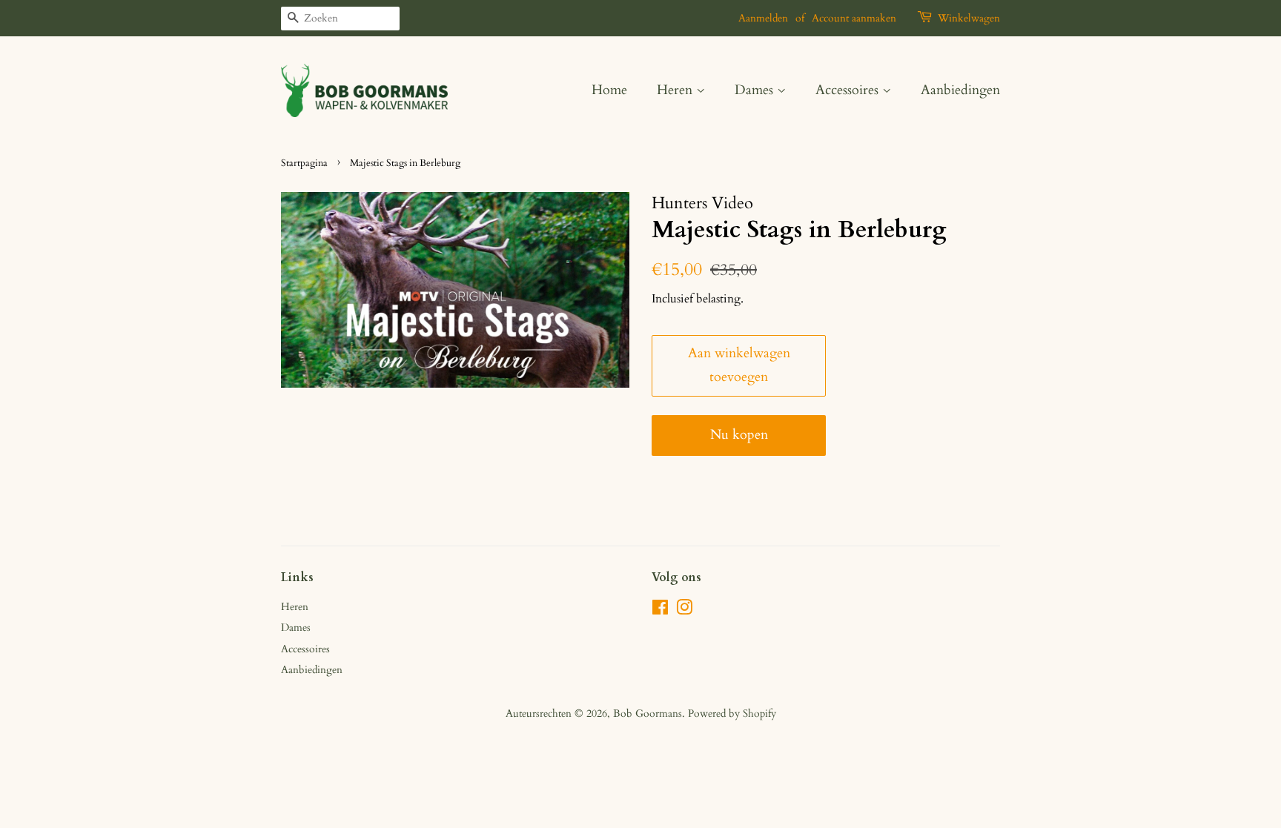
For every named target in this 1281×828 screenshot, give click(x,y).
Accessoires (848, 90)
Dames (756, 90)
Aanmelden (763, 18)
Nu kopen (739, 434)
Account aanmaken (854, 18)
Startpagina (304, 163)
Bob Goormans (647, 713)
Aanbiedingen (960, 90)
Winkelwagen (969, 18)
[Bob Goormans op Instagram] (684, 610)
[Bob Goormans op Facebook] (660, 610)
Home (609, 90)
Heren (676, 90)
